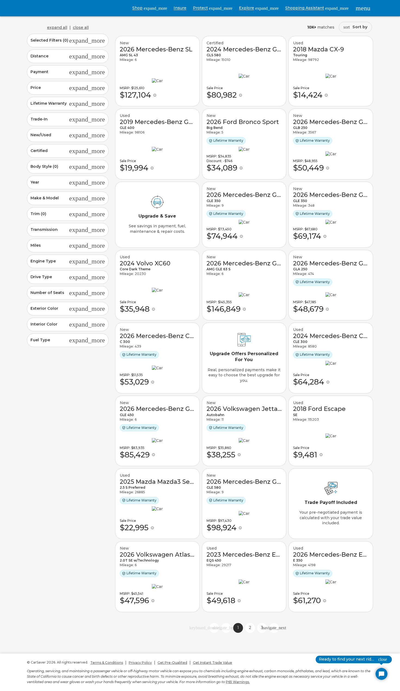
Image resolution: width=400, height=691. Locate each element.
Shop (149, 8)
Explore (259, 8)
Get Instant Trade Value (212, 663)
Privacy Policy (140, 663)
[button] (67, 40)
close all (81, 27)
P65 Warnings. (238, 682)
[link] (157, 71)
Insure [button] (180, 7)
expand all (57, 27)
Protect (212, 8)
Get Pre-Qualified (172, 663)
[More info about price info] (154, 95)
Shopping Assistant (317, 8)
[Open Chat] (381, 674)
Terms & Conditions (106, 663)
